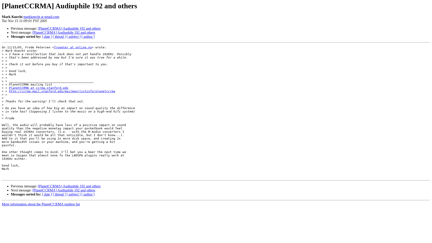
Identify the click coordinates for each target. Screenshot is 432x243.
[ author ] (87, 36)
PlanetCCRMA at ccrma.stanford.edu (38, 88)
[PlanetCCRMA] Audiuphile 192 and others (69, 28)
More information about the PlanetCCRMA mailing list (41, 204)
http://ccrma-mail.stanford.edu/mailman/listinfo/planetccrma (62, 91)
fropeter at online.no (73, 47)
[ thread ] (59, 36)
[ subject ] (74, 36)
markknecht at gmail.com (41, 17)
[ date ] (47, 36)
